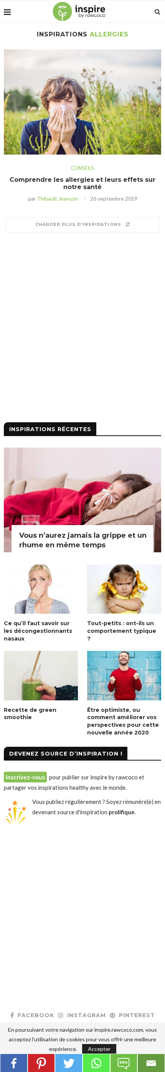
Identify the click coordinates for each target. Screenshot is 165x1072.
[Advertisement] (82, 330)
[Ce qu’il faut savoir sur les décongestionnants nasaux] (41, 589)
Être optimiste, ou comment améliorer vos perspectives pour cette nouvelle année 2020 (123, 721)
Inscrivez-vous (25, 777)
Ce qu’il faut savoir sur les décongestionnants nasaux (38, 631)
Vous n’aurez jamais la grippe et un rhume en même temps (83, 540)
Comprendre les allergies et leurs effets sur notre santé (82, 183)
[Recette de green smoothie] (41, 675)
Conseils (82, 168)
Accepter (99, 1049)
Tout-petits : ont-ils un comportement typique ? (121, 631)
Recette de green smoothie (30, 713)
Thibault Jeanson (57, 198)
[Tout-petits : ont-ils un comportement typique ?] (124, 589)
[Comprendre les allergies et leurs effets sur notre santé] (82, 101)
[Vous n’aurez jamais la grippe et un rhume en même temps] (82, 500)
